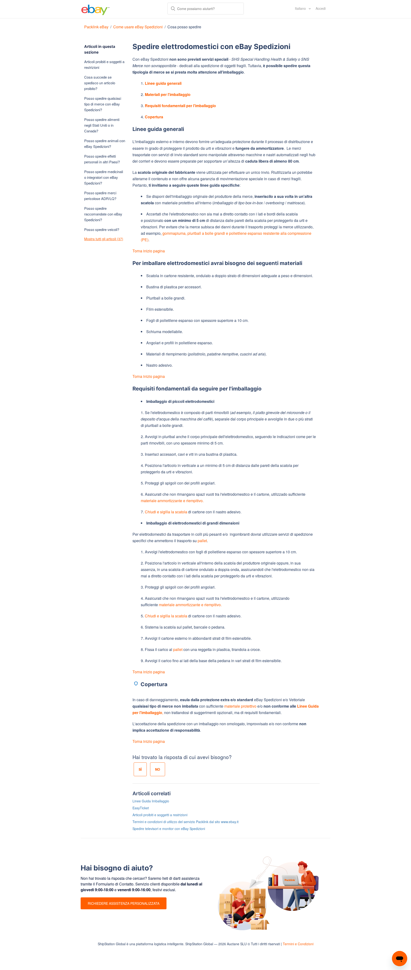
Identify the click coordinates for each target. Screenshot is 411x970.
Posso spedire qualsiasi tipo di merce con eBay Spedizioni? (102, 104)
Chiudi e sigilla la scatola (166, 512)
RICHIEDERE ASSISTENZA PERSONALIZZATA (123, 903)
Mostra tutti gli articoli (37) (103, 238)
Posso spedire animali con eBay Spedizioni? (104, 143)
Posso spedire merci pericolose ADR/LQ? (100, 195)
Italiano (301, 8)
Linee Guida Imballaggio (150, 801)
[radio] (140, 769)
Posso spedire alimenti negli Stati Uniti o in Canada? (101, 125)
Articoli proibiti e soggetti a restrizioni (104, 64)
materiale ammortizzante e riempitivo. (172, 500)
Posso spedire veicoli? (101, 229)
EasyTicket (140, 807)
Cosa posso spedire (184, 27)
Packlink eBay (96, 27)
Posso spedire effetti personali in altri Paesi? (102, 159)
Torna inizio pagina (148, 251)
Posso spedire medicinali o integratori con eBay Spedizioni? (103, 177)
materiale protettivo (240, 706)
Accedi (321, 8)
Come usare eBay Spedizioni (138, 27)
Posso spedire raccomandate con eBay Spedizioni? (103, 214)
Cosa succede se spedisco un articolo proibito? (99, 83)
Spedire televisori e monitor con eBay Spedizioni (168, 828)
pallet (202, 540)
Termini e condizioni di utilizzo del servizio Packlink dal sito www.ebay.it (185, 821)
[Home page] (95, 9)
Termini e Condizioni (298, 943)
